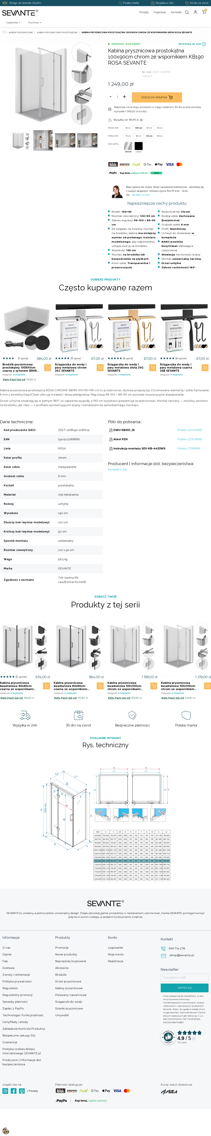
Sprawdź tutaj (117, 469)
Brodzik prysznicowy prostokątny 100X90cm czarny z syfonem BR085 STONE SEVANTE (20, 367)
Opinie (7, 954)
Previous (14, 140)
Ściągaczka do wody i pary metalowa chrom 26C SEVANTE (71, 367)
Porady (144, 12)
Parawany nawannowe (71, 995)
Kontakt (176, 12)
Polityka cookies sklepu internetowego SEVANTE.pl (21, 1051)
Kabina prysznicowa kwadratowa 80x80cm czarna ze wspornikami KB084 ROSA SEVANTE (16, 686)
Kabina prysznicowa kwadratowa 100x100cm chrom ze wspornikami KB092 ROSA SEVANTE (124, 686)
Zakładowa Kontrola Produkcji (23, 1028)
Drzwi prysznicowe (68, 981)
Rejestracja (115, 961)
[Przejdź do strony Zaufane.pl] (168, 1036)
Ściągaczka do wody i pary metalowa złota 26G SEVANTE (125, 367)
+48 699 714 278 (140, 194)
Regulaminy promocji (17, 995)
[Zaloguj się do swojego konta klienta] (195, 12)
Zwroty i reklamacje (16, 974)
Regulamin (10, 988)
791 (182, 1043)
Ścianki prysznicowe (69, 1008)
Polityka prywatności (16, 981)
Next (93, 140)
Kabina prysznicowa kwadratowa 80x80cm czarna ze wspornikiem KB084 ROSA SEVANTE (70, 686)
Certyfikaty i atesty (15, 1022)
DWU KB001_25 (124, 430)
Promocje (62, 947)
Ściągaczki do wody (68, 1001)
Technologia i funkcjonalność (23, 1015)
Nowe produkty (66, 954)
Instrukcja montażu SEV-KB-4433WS (139, 448)
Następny (92, 83)
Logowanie (115, 947)
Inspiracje (160, 12)
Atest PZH (120, 439)
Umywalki (62, 1015)
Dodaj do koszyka (154, 97)
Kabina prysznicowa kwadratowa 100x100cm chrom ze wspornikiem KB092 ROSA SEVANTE (178, 686)
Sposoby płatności (15, 1001)
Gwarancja (9, 1042)
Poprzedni (15, 83)
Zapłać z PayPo (13, 1008)
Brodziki (61, 974)
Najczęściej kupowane (70, 961)
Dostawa (8, 968)
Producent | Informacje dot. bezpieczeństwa (22, 1062)
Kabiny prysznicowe (69, 988)
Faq (5, 961)
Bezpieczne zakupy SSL (19, 1035)
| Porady (32, 1090)
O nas (6, 947)
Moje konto (116, 954)
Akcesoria (62, 968)
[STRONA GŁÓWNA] (3, 32)
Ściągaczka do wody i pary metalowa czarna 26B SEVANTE (176, 367)
